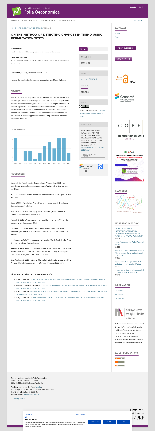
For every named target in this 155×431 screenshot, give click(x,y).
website (38, 387)
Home (13, 28)
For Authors (47, 21)
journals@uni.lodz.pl (31, 394)
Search (139, 21)
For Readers (119, 291)
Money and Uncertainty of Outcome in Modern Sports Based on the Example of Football (129, 253)
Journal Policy (66, 21)
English (117, 33)
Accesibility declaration (19, 399)
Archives (22, 28)
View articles (29, 21)
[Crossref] (124, 102)
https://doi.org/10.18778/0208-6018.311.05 (32, 73)
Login (141, 7)
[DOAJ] (122, 83)
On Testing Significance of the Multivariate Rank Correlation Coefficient (57, 279)
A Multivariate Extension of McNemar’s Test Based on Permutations (55, 291)
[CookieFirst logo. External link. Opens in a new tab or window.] (26, 417)
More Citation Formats (89, 155)
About (14, 21)
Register (133, 7)
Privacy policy (80, 414)
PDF (84, 49)
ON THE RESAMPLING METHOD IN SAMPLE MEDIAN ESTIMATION (56, 297)
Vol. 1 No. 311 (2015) (35, 28)
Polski (117, 37)
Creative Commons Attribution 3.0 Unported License (92, 114)
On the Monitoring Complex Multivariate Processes (65, 285)
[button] (28, 414)
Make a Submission (125, 48)
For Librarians (119, 298)
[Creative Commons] (133, 83)
